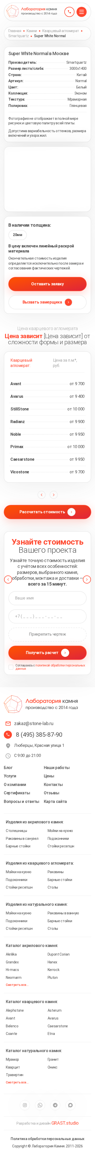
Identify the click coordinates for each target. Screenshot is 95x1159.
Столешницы (16, 831)
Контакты (53, 784)
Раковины (56, 872)
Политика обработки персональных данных (47, 1139)
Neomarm (14, 978)
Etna (51, 1034)
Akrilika (11, 954)
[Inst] (25, 1105)
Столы (53, 887)
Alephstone (15, 1010)
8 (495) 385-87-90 (39, 734)
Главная (14, 31)
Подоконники (58, 839)
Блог (8, 767)
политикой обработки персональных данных (50, 667)
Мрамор (12, 1059)
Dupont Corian (59, 954)
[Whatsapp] (40, 1105)
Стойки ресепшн (61, 846)
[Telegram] (55, 1105)
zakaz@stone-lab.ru (33, 723)
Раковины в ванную (63, 913)
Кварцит (13, 1067)
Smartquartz (18, 36)
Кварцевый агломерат (60, 31)
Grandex (12, 962)
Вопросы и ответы (21, 801)
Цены (49, 776)
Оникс (53, 1067)
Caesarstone (58, 1026)
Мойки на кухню (60, 831)
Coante (11, 1034)
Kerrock (54, 970)
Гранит (53, 1059)
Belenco (12, 1026)
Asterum (55, 1010)
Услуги (10, 776)
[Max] (70, 1105)
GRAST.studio (65, 1123)
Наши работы (57, 767)
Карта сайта (55, 801)
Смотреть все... (17, 985)
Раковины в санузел (22, 839)
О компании (15, 784)
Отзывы (51, 793)
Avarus (53, 1018)
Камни (32, 31)
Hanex (52, 962)
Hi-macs (12, 970)
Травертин (14, 1075)
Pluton (53, 978)
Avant (10, 1018)
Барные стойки (18, 846)
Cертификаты (17, 793)
